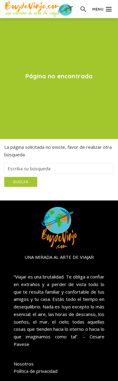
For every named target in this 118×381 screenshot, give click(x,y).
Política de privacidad (35, 371)
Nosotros (24, 364)
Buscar (20, 181)
